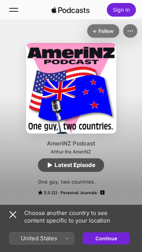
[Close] (12, 214)
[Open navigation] (13, 10)
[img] (70, 10)
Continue (106, 238)
